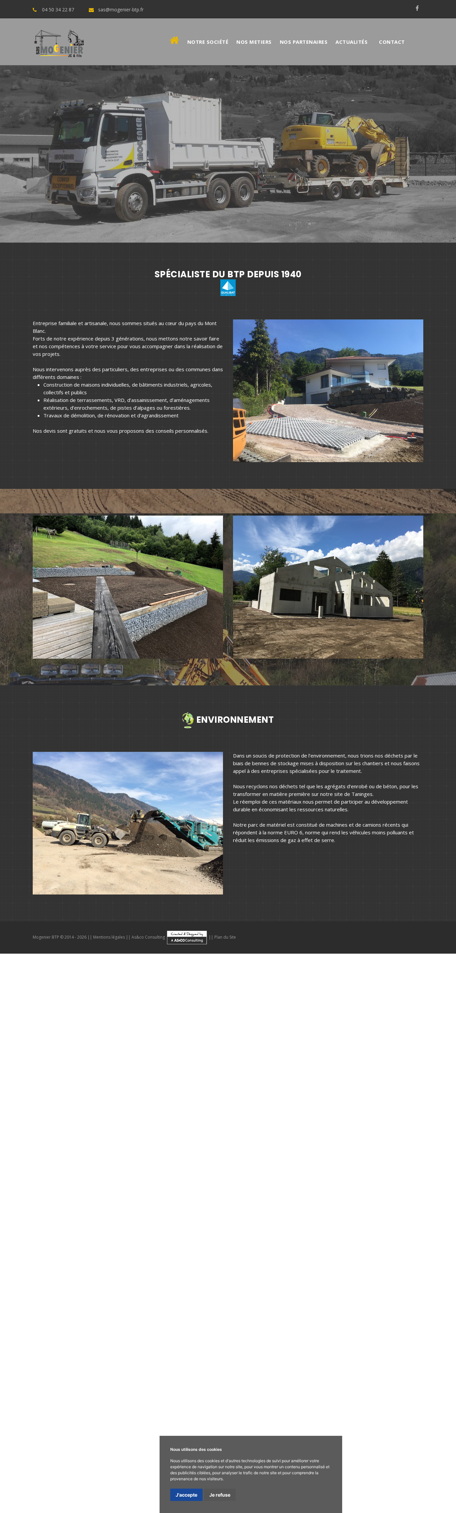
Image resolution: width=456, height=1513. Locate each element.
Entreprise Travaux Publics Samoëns (349, 1372)
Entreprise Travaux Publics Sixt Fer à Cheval (308, 1388)
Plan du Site (225, 937)
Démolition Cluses (145, 1156)
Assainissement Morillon (337, 1132)
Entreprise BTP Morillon (162, 1332)
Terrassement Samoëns (313, 1092)
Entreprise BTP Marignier (331, 1332)
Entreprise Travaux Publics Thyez (246, 1380)
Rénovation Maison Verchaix (32, 1493)
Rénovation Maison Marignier (99, 1493)
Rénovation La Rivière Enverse (419, 1172)
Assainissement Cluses (198, 1132)
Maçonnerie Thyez (286, 1076)
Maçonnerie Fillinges (23, 1084)
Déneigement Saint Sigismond (238, 1228)
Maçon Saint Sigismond (429, 1412)
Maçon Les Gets (275, 1420)
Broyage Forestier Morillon (100, 1276)
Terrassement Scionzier (428, 1108)
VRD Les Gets (32, 1132)
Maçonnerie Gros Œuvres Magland (40, 1268)
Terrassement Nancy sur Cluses (358, 1108)
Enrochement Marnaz (131, 1204)
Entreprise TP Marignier (284, 1356)
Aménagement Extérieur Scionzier (56, 1324)
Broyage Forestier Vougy (273, 1292)
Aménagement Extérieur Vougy (214, 1324)
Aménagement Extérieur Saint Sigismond (151, 1316)
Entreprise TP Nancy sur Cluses (418, 1364)
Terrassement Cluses (369, 1092)
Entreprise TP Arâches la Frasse (289, 1364)
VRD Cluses (247, 1116)
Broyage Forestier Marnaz (31, 1284)
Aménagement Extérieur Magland (137, 1324)
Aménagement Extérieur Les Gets (293, 1324)
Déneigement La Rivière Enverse (90, 1220)
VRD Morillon (334, 1116)
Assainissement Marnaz (226, 1140)
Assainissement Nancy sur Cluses (209, 1148)
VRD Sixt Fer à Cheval (108, 1124)
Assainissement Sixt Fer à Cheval (294, 1140)
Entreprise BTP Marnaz (47, 1340)
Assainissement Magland (336, 1148)
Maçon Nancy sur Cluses (119, 1420)
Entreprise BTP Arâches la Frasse (360, 1340)
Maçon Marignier (148, 1412)
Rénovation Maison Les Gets (132, 1509)
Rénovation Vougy (385, 1188)
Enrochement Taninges (27, 1196)
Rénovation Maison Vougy (68, 1509)
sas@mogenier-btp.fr (121, 9)
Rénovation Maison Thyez (426, 1485)
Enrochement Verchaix (373, 1196)
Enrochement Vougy (261, 1212)
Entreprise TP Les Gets (190, 1372)
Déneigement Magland (98, 1236)
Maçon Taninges (319, 1404)
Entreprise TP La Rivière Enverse (56, 1356)
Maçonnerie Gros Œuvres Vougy (118, 1268)
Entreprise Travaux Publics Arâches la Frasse (171, 1396)
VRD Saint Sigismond (217, 1124)
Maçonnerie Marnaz (69, 1084)
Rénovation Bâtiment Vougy (396, 1477)
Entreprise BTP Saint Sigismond (281, 1340)
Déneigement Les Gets (202, 1236)
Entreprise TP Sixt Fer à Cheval (56, 1364)
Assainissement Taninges (80, 1132)
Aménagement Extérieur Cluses (120, 1300)
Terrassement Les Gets (135, 1116)
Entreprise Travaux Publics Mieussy (42, 1388)
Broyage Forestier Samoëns (341, 1268)
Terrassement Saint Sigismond (144, 1108)
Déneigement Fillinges (430, 1220)
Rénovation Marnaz (308, 1180)
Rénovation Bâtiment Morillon (151, 1461)
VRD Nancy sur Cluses (352, 1124)
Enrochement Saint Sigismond (345, 1204)
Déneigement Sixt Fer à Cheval (87, 1228)
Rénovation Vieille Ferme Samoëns (416, 1420)
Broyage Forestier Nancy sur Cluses (60, 1292)
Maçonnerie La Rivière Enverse (180, 1076)
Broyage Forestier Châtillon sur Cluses (195, 1284)
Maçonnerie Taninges (24, 1076)
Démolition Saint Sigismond (285, 1164)
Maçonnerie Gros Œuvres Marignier (414, 1244)
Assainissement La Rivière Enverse (266, 1132)
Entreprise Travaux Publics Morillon (165, 1380)
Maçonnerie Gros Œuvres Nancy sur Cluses (325, 1260)
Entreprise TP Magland (83, 1372)
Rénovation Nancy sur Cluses (229, 1188)
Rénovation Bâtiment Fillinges (54, 1469)
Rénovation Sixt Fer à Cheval (365, 1180)
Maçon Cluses (397, 1404)
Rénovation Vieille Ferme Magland (61, 1453)
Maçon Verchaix (109, 1412)
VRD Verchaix (393, 1116)
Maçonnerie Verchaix (333, 1076)
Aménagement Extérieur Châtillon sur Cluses (51, 1316)
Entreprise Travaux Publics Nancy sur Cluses (358, 1396)
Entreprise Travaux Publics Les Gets (254, 1404)
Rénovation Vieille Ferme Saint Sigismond (65, 1444)
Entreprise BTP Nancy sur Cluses (38, 1348)
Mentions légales (109, 937)
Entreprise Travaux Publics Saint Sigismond (67, 1396)
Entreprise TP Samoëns (394, 1348)
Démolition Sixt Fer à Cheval (145, 1164)
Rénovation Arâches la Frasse (116, 1188)
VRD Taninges (181, 1116)
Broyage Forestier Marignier (293, 1276)
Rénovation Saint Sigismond (48, 1188)
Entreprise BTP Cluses (26, 1332)
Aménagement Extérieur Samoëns (40, 1300)
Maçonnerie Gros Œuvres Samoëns (355, 1236)
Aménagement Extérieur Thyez (383, 1300)
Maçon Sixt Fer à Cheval (308, 1412)
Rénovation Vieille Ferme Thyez (296, 1428)
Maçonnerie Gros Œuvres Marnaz (204, 1252)
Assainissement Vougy (392, 1148)
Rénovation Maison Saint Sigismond (86, 1501)
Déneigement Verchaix (262, 1220)
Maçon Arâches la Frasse (28, 1420)
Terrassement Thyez (100, 1100)
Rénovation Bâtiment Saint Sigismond (386, 1469)
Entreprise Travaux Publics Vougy (168, 1404)
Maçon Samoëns (359, 1404)
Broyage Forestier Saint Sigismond (282, 1284)
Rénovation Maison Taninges (78, 1485)
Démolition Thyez (309, 1156)
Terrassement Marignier (210, 1100)
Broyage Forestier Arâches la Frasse (368, 1284)
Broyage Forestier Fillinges (424, 1276)
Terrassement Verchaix (153, 1100)
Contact (392, 41)
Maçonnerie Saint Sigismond (266, 1084)
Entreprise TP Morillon (122, 1356)
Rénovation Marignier (164, 1180)
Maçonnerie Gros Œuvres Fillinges (123, 1252)
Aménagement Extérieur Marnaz (320, 1308)
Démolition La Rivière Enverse (204, 1156)
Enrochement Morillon (269, 1196)
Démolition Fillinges (43, 1164)
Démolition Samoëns (98, 1156)
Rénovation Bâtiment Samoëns (369, 1453)
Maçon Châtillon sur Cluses (370, 1412)
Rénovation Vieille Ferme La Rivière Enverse (127, 1428)
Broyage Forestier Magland (207, 1292)
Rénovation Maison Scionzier (396, 1501)
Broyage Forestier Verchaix (226, 1276)
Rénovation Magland (338, 1188)
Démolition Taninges (48, 1156)
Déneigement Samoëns (428, 1212)
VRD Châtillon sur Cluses (163, 1124)
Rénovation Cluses (359, 1172)
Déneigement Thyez (210, 1220)
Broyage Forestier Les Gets (339, 1292)
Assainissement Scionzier (278, 1148)
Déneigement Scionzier (43, 1236)
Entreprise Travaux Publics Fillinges (127, 1388)
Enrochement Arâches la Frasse (419, 1204)
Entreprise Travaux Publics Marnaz (212, 1388)
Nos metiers (254, 41)
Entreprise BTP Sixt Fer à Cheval (116, 1340)
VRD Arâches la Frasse (269, 1124)
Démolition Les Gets (208, 1172)
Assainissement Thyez (392, 1132)
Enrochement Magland (209, 1212)
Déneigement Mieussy (375, 1220)
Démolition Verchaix (355, 1156)
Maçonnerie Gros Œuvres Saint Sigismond (48, 1260)
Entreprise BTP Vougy (222, 1348)
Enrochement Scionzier (153, 1212)
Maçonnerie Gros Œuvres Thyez (247, 1244)
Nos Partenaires (304, 41)
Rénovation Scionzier (289, 1188)
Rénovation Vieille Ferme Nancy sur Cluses (346, 1444)
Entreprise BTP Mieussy (391, 1332)
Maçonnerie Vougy (150, 1092)
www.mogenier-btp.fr (108, 981)
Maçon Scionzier (167, 1420)
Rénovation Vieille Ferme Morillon (219, 1428)
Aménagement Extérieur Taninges (415, 1292)
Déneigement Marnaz (25, 1228)
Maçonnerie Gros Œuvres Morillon (167, 1244)
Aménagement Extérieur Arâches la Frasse (249, 1316)
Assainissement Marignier (51, 1140)
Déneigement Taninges (371, 1212)
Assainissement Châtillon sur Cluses (376, 1140)
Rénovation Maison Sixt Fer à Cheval (369, 1493)
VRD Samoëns (216, 1116)
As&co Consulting (149, 937)
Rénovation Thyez (68, 1180)
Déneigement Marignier (319, 1220)
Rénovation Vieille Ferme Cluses (37, 1428)
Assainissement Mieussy (111, 1140)
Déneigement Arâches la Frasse (312, 1228)
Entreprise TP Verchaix (228, 1356)
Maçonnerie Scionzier (51, 1092)
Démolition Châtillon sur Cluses (216, 1164)
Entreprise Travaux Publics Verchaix (328, 1380)
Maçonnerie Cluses (122, 1076)
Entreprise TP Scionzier (27, 1372)
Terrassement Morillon (47, 1100)
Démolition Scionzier (66, 1172)
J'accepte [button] (186, 1495)
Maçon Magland (205, 1420)
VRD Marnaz (66, 1124)
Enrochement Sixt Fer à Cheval (194, 1204)
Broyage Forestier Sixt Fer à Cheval (106, 1284)
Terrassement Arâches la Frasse (223, 1108)
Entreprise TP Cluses (354, 1364)
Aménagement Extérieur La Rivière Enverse (212, 1300)
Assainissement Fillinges (170, 1140)
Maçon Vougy (239, 1420)
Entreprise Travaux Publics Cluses (264, 1396)
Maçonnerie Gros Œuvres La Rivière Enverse (71, 1244)
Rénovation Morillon (23, 1180)
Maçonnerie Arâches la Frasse (334, 1084)
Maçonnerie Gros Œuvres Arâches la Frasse (147, 1260)
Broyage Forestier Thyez (162, 1276)
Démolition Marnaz (88, 1164)
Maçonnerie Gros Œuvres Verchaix (329, 1244)
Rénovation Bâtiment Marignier (367, 1461)
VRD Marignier (427, 1116)
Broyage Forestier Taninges (274, 1268)
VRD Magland (428, 1124)
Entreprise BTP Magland (166, 1348)
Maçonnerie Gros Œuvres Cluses (236, 1260)
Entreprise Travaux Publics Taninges (262, 1372)
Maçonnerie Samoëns (74, 1076)
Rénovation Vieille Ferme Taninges (335, 1420)
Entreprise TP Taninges (337, 1348)
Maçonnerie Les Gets (199, 1092)
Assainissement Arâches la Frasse (76, 1148)
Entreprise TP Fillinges (395, 1356)
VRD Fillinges (35, 1124)
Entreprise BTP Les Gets (279, 1348)
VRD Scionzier (396, 1124)
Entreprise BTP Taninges (365, 1324)
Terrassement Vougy (80, 1116)
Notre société (208, 41)
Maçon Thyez (73, 1412)
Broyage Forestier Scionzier (139, 1292)
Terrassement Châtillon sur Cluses (64, 1108)
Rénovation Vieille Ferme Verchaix (374, 1428)
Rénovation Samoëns (310, 1172)
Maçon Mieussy (188, 1412)
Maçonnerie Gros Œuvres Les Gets (199, 1268)
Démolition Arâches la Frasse (352, 1164)
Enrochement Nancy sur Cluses (87, 1212)
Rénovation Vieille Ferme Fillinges (156, 1436)
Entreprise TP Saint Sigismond (212, 1364)
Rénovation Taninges (259, 1172)
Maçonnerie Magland (102, 1092)
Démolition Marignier (405, 1156)
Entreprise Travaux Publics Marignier (413, 1380)
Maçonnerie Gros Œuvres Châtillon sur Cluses (402, 1252)
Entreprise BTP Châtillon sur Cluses (199, 1340)
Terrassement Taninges (255, 1092)
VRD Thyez (364, 1116)
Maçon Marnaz (262, 1412)
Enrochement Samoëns (83, 1196)
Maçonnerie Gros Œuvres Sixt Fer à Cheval (296, 1252)
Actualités (351, 41)
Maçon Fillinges (225, 1412)
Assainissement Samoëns (140, 1132)
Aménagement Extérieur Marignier (84, 1308)
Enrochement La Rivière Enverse (202, 1196)
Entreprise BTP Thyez (217, 1332)
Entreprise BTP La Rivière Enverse (93, 1332)
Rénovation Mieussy (214, 1180)
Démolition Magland (115, 1172)
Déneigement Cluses (24, 1220)
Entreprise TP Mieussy (341, 1356)
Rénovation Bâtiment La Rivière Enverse (65, 1461)
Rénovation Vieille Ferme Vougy (139, 1453)
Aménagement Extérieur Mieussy (164, 1308)
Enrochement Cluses (137, 1196)
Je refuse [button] (219, 1495)
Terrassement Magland (27, 1116)
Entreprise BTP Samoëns (426, 1324)
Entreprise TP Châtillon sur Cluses (135, 1364)
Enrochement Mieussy (26, 1204)
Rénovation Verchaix (114, 1180)
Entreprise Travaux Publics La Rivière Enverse (69, 1380)
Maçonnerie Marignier (383, 1076)
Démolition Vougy (161, 1172)
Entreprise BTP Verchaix (273, 1332)
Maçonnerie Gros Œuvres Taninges (271, 1236)
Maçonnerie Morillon (241, 1076)
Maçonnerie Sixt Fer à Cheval (127, 1084)
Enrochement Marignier (428, 1196)
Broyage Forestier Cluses (405, 1268)
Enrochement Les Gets (314, 1212)
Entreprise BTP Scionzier (107, 1348)
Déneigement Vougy (149, 1236)
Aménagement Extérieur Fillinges (242, 1308)
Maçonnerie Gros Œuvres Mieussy (40, 1252)
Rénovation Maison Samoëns (145, 1485)
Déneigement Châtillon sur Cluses (164, 1228)
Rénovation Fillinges (262, 1180)
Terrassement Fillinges (322, 1100)
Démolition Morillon (264, 1156)
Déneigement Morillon (158, 1220)
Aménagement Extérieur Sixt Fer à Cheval (407, 1308)
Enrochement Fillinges (78, 1204)
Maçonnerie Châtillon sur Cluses (197, 1084)
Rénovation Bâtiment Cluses (97, 1477)
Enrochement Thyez (320, 1196)
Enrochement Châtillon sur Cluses (270, 1204)
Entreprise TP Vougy (136, 1372)
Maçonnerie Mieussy (432, 1076)
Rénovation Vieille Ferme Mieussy (78, 1436)
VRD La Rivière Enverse (290, 1116)
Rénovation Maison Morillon (363, 1485)
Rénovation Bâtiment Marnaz (123, 1469)
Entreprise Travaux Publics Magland (83, 1404)
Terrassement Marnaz (376, 1100)
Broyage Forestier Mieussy (360, 1276)
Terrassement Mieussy (267, 1100)
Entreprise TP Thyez (175, 1356)
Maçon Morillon (38, 1412)
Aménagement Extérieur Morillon (305, 1300)
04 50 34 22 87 (58, 9)
